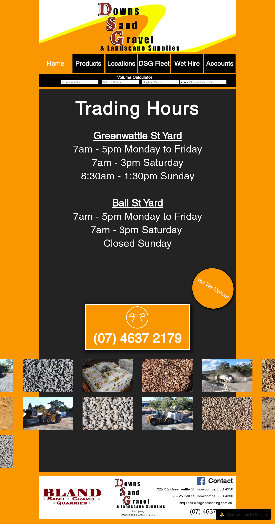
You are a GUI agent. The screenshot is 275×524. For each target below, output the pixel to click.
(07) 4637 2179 (137, 338)
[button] (88, 63)
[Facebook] (201, 481)
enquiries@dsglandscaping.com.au (205, 503)
